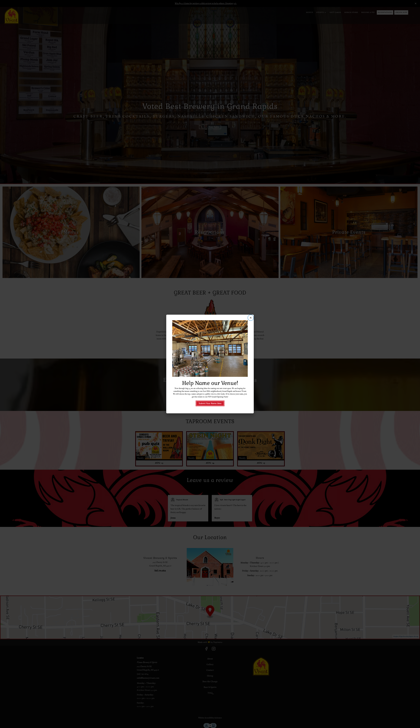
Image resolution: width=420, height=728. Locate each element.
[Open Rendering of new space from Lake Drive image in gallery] (245, 322)
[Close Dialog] (250, 317)
